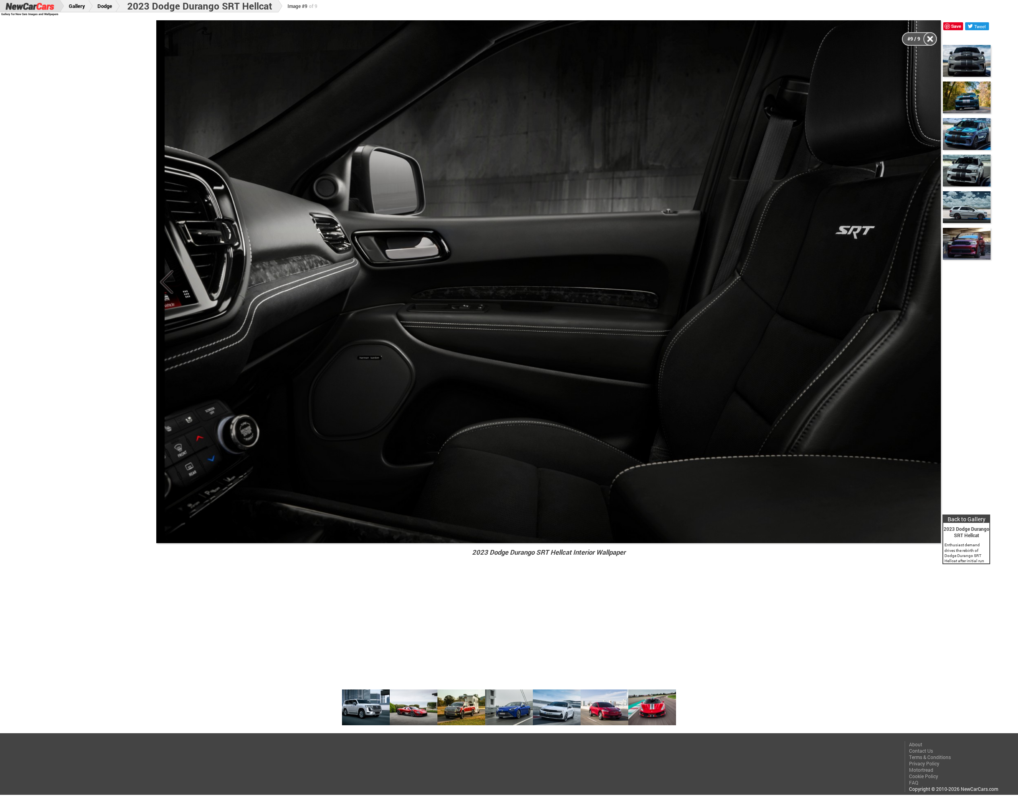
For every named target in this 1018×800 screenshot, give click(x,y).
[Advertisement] (87, 139)
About (915, 744)
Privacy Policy (924, 763)
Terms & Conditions (930, 757)
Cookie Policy (923, 776)
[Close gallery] (930, 39)
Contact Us (921, 751)
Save (956, 26)
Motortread (921, 770)
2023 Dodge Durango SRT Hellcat (199, 6)
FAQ (913, 782)
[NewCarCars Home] (30, 6)
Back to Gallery (966, 519)
